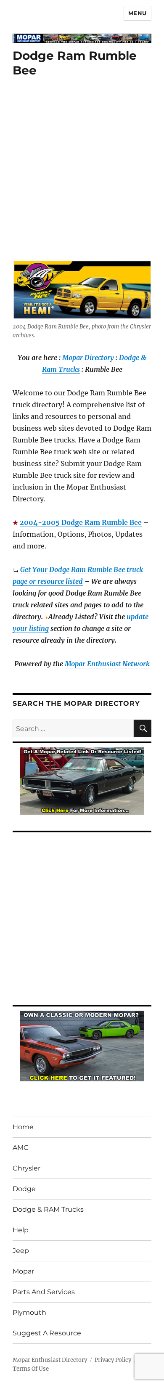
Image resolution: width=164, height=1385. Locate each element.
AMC (21, 1148)
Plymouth (29, 1312)
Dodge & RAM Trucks (48, 1209)
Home (23, 1127)
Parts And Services (44, 1292)
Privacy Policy (113, 1360)
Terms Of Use (31, 1368)
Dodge (24, 1189)
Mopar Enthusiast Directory (50, 1360)
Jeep (21, 1251)
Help (21, 1230)
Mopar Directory (88, 357)
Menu (137, 13)
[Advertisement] (82, 175)
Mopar (23, 1271)
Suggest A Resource (47, 1333)
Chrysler (26, 1168)
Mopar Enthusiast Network (107, 663)
